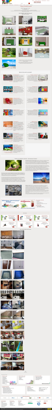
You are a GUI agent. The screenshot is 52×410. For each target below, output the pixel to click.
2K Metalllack (3, 379)
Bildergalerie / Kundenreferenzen (6, 387)
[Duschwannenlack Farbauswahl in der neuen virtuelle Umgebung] (25, 52)
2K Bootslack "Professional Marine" (6, 382)
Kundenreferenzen (12, 403)
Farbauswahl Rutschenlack (4, 404)
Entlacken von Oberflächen (30, 389)
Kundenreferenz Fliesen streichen (12, 249)
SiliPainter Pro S (44, 222)
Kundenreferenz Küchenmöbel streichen (12, 239)
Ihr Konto (48, 0)
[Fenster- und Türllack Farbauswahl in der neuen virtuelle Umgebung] (9, 20)
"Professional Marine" (19, 148)
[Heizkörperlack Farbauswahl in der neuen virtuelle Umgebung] (42, 41)
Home (33, 0)
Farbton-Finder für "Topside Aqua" (9, 152)
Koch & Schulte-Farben (12, 405)
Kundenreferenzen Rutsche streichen (7, 391)
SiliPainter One (28, 222)
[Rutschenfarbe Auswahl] (9, 52)
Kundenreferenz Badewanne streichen (12, 360)
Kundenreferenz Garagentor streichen (12, 259)
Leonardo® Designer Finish (38, 378)
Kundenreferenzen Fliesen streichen (7, 389)
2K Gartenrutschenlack (4, 380)
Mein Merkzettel (44, 0)
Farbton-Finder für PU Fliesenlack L (9, 129)
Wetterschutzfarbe (21, 379)
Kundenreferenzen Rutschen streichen (12, 351)
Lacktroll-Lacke (11, 404)
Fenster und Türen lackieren (42, 389)
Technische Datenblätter (4, 405)
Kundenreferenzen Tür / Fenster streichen (7, 392)
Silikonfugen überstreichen (30, 387)
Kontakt (36, 0)
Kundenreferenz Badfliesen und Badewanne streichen (12, 319)
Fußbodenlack (18, 77)
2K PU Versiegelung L (4, 383)
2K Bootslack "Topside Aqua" (5, 381)
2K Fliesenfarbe (4, 377)
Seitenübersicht (3, 406)
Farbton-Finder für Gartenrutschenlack (8, 139)
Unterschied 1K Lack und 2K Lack (30, 390)
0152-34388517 (42, 206)
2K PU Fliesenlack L (19, 125)
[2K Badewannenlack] (42, 30)
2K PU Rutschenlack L (19, 137)
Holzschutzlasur (37, 379)
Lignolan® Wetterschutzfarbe (39, 377)
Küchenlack (16, 92)
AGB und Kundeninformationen (22, 404)
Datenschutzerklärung (21, 405)
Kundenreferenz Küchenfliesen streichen (12, 299)
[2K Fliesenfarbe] (25, 30)
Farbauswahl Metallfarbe (4, 403)
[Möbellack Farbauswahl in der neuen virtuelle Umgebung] (9, 30)
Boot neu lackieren (41, 390)
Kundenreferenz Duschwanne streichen (12, 279)
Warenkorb (39, 0)
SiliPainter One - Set (11, 222)
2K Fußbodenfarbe (4, 378)
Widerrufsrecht (20, 403)
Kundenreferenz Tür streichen (12, 269)
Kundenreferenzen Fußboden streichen (7, 390)
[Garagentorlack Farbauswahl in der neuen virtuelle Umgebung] (9, 41)
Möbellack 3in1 (20, 377)
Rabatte (2, 402)
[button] (29, 3)
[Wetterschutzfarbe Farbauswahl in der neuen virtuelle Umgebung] (25, 41)
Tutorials (11, 402)
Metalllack (20, 378)
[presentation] (25, 371)
